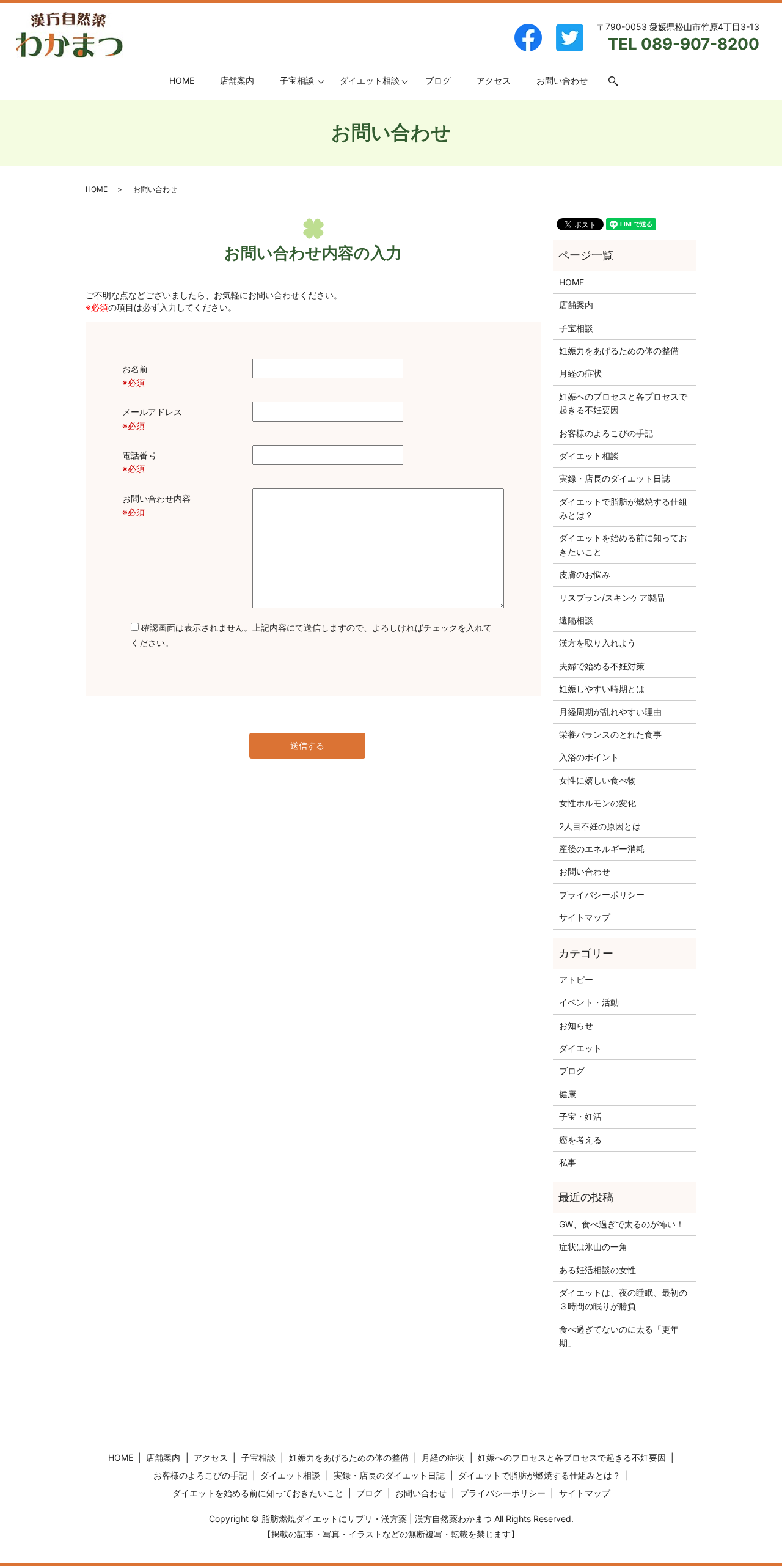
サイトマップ (584, 917)
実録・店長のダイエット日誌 (614, 478)
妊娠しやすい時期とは (602, 688)
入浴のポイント (589, 757)
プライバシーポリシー (602, 894)
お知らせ (576, 1025)
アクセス (494, 80)
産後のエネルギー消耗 (602, 849)
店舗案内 (237, 80)
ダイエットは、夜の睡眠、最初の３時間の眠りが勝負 (623, 1299)
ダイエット (580, 1048)
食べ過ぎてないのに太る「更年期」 (619, 1336)
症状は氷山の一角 (593, 1246)
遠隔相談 (576, 620)
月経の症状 (580, 373)
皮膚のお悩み (584, 574)
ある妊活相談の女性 (597, 1270)
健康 (567, 1094)
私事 (567, 1162)
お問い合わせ (562, 80)
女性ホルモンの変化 (597, 803)
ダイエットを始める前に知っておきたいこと (623, 544)
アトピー (576, 979)
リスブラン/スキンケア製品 (612, 597)
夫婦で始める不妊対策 (602, 666)
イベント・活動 (589, 1002)
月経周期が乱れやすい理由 (610, 712)
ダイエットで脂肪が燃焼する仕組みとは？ (623, 508)
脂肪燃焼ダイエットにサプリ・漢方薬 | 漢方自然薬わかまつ (376, 1518)
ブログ (438, 80)
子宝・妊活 (580, 1116)
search (619, 81)
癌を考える (580, 1139)
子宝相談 (297, 80)
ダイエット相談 (370, 80)
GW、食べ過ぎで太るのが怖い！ (621, 1224)
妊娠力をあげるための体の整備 (619, 350)
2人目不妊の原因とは (600, 826)
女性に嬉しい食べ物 (597, 780)
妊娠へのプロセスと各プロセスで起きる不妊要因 (623, 403)
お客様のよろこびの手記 (606, 433)
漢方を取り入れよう (597, 643)
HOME (181, 80)
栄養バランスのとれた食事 (610, 734)
